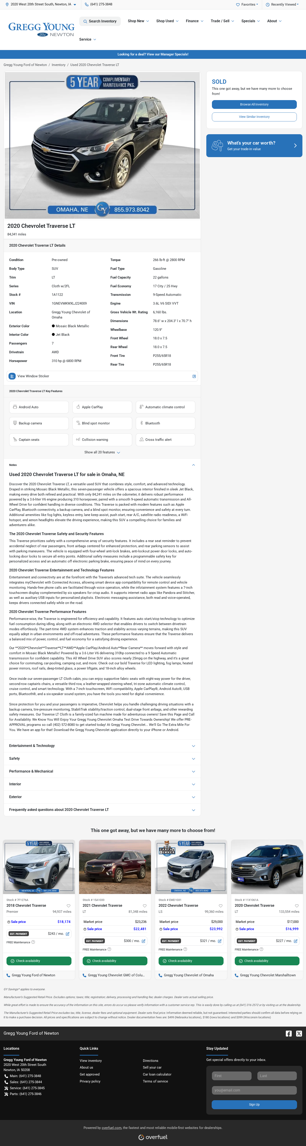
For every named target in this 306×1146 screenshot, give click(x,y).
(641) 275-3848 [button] (101, 4)
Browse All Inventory (254, 104)
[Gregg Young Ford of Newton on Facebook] (287, 1033)
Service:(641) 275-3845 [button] (27, 1088)
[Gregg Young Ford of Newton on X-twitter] (297, 1033)
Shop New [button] (136, 21)
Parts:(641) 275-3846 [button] (25, 1094)
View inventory (91, 1061)
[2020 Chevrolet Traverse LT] (267, 867)
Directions (150, 1061)
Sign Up (254, 1104)
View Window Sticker (33, 376)
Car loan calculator (157, 1074)
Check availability (28, 961)
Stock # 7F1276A (17, 900)
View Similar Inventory (254, 117)
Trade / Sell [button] (220, 21)
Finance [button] (192, 21)
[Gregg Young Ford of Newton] (41, 29)
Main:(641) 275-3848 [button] (25, 1076)
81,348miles (138, 912)
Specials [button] (248, 21)
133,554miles (289, 912)
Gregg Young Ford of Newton (25, 65)
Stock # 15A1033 (93, 900)
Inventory (58, 65)
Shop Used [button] (165, 21)
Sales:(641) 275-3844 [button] (26, 1082)
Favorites (248, 4)
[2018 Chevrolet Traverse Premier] (39, 867)
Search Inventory (102, 21)
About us (86, 1067)
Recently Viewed (283, 4)
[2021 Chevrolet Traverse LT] (115, 867)
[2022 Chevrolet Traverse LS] (191, 867)
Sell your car (152, 1067)
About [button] (272, 21)
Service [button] (85, 39)
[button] (42, 4)
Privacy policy (90, 1081)
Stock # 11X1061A (246, 900)
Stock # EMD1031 (170, 900)
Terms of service (155, 1081)
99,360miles (214, 912)
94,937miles (62, 912)
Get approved (89, 1074)
